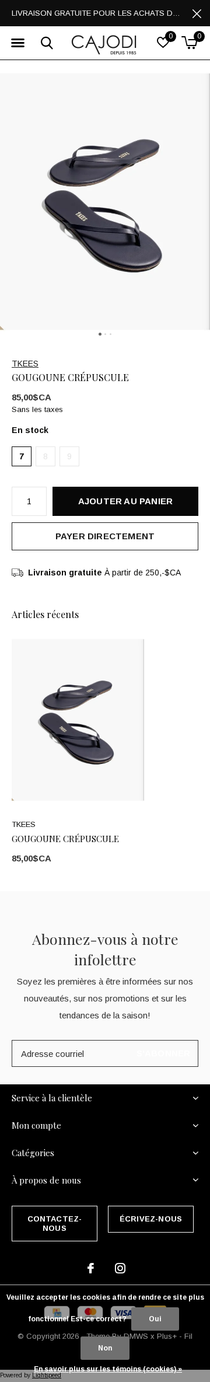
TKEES (25, 363)
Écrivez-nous (151, 1219)
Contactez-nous (54, 1224)
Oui (155, 1319)
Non (105, 1348)
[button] (17, 43)
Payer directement (105, 536)
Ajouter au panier (125, 501)
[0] (189, 42)
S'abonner (163, 1053)
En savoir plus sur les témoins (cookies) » (108, 1369)
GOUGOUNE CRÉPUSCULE (65, 838)
